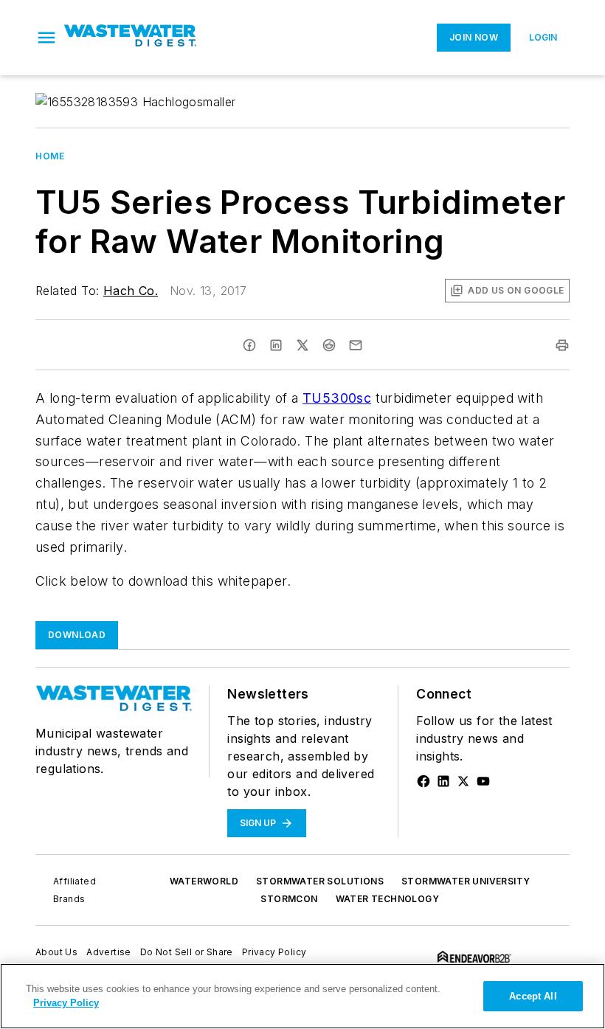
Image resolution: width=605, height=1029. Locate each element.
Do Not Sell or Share (186, 951)
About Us (56, 951)
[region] (302, 996)
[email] (355, 345)
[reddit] (329, 345)
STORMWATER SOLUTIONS (320, 881)
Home (49, 156)
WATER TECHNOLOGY (387, 898)
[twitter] (302, 345)
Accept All (532, 996)
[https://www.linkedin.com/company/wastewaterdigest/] (443, 781)
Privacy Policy (274, 951)
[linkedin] (276, 345)
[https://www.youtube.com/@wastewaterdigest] (483, 781)
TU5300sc (336, 398)
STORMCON (288, 898)
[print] (562, 345)
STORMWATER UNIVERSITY (465, 881)
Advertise (108, 951)
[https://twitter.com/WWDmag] (463, 781)
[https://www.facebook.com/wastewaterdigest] (423, 781)
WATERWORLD (204, 881)
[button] (46, 38)
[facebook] (249, 345)
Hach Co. (130, 290)
